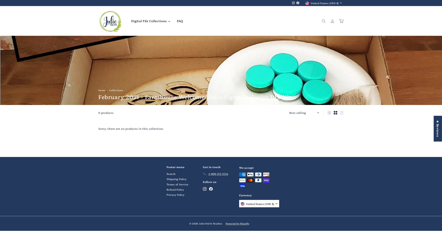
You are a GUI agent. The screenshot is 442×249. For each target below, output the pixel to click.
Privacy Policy (176, 194)
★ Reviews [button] (438, 128)
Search (171, 174)
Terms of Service (178, 184)
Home (101, 90)
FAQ (180, 21)
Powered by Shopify (237, 223)
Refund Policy (175, 189)
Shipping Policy (176, 179)
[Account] (332, 21)
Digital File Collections (149, 21)
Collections (116, 90)
